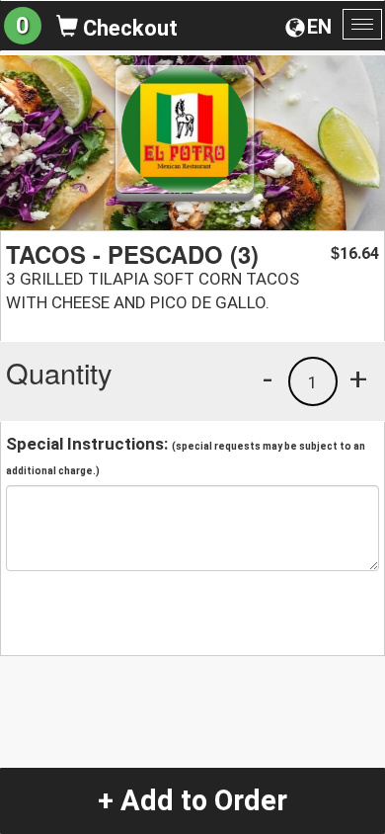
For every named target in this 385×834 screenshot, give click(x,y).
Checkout (128, 28)
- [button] (267, 378)
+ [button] (358, 378)
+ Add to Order (192, 800)
